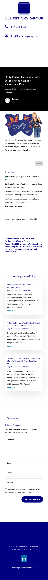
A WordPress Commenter (15, 219)
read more (12, 310)
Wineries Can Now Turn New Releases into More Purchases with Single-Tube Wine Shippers (23, 361)
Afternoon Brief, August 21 (15, 206)
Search (39, 163)
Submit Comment (32, 499)
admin (9, 89)
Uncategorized (30, 89)
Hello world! (32, 219)
